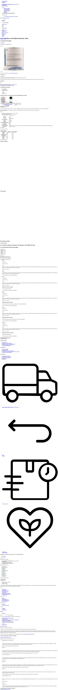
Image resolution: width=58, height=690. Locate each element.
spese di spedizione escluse (14, 73)
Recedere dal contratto (3, 626)
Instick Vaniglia (4, 358)
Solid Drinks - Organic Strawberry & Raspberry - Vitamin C (10, 351)
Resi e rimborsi (4, 590)
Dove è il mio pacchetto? (5, 600)
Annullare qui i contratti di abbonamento (8, 622)
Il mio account (4, 592)
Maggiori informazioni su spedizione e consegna (7, 85)
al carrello (3, 2)
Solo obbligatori (6, 635)
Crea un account (4, 24)
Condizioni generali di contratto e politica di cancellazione (10, 619)
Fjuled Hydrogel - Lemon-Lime (6, 356)
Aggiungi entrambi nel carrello (4, 106)
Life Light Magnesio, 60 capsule (7, 104)
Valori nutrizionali (3, 130)
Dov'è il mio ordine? (7, 8)
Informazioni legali (4, 139)
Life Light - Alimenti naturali (6, 345)
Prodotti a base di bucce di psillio (7, 343)
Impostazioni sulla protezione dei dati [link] (7, 621)
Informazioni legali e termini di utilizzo (7, 618)
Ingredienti (2, 127)
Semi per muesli (4, 342)
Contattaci (5, 11)
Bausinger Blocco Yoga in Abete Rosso (7, 350)
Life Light (3, 38)
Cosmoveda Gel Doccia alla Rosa (7, 352)
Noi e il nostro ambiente (5, 605)
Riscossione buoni (4, 601)
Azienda (3, 623)
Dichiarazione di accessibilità (6, 620)
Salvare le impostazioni (4, 688)
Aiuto (3, 7)
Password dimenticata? (5, 599)
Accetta (2, 635)
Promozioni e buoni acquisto (6, 593)
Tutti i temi (5, 12)
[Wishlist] (3, 25)
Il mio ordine (4, 589)
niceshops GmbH (6, 616)
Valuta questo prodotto (4, 338)
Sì (12, 290)
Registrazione (4, 598)
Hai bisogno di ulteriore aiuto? (6, 594)
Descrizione (3, 107)
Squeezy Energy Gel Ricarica (6, 357)
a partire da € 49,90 (10, 4)
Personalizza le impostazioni (12, 635)
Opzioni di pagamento (7, 10)
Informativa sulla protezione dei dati (5, 637)
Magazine (3, 604)
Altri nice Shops (4, 624)
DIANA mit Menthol (5, 349)
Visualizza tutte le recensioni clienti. (5, 337)
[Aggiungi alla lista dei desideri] (0, 81)
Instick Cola (4, 359)
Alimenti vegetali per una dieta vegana (7, 344)
